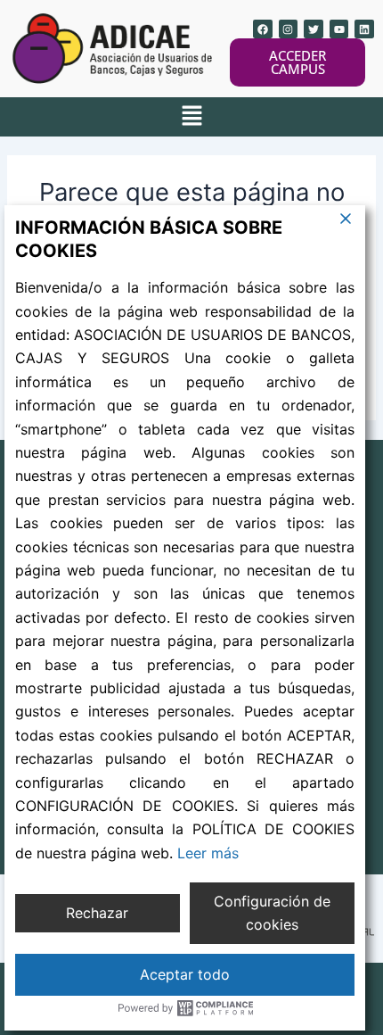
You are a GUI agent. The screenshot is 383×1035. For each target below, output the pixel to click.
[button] (191, 116)
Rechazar (97, 913)
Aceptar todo (185, 974)
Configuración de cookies (272, 912)
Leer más (208, 853)
